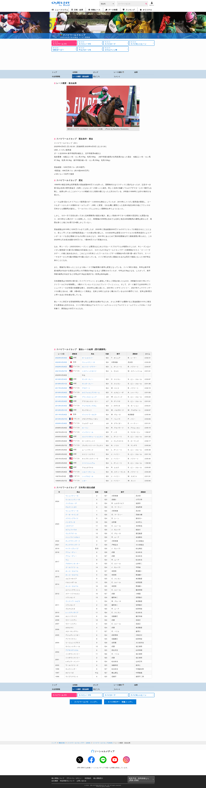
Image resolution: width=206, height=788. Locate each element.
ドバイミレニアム (88, 463)
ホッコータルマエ (72, 571)
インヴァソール (87, 432)
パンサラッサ (70, 522)
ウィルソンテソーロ (73, 499)
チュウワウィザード (73, 541)
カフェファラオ (71, 529)
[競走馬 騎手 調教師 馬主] (107, 3)
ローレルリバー (87, 358)
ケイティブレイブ (72, 548)
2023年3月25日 (61, 362)
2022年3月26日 (61, 366)
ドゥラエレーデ (71, 503)
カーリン (85, 428)
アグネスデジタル (72, 650)
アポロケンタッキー (73, 563)
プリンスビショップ (89, 397)
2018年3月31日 (61, 383)
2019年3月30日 (61, 379)
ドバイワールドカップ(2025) (103, 742)
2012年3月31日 (61, 410)
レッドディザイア (72, 612)
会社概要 (55, 781)
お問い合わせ (81, 781)
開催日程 (62, 742)
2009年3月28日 (61, 423)
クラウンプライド (72, 518)
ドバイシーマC (85, 43)
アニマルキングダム (89, 406)
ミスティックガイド (89, 371)
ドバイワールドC (60, 43)
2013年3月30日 (61, 406)
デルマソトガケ (71, 507)
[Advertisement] (103, 61)
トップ (54, 742)
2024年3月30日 (61, 358)
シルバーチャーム (88, 472)
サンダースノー (87, 379)
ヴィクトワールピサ (89, 414)
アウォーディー (71, 552)
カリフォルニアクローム (91, 392)
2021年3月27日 (61, 371)
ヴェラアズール (71, 533)
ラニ (67, 560)
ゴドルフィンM (111, 49)
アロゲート (86, 388)
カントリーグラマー (89, 366)
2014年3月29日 (61, 401)
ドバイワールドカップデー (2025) (78, 742)
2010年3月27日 (61, 419)
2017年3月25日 (61, 388)
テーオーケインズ (72, 514)
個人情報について (58, 778)
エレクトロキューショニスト (92, 436)
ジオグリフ (70, 526)
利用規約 (88, 778)
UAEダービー (58, 49)
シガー (84, 481)
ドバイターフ (110, 43)
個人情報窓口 (98, 778)
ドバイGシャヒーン (138, 43)
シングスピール (87, 476)
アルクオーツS (85, 49)
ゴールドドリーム (72, 567)
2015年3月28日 (61, 397)
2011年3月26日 (61, 414)
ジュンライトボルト (73, 537)
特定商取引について (67, 781)
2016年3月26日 (61, 392)
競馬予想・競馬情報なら (139, 779)
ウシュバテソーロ (88, 362)
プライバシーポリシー (75, 778)
